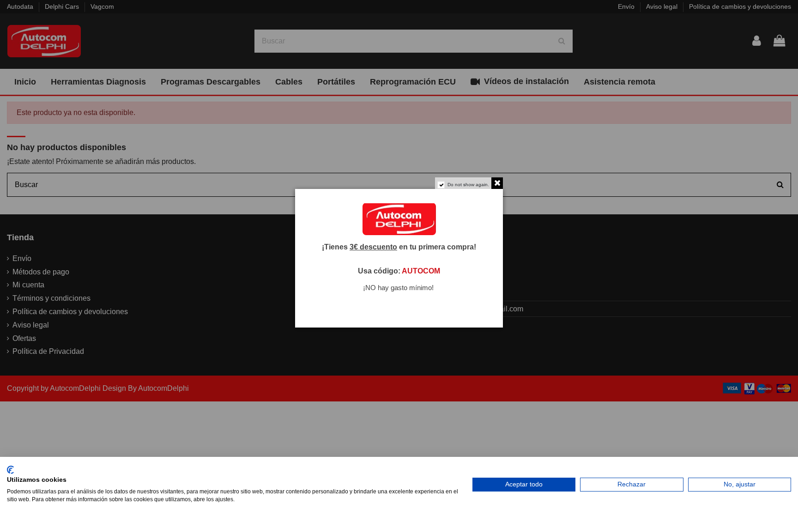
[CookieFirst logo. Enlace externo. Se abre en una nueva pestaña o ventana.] (10, 470)
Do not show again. (468, 184)
